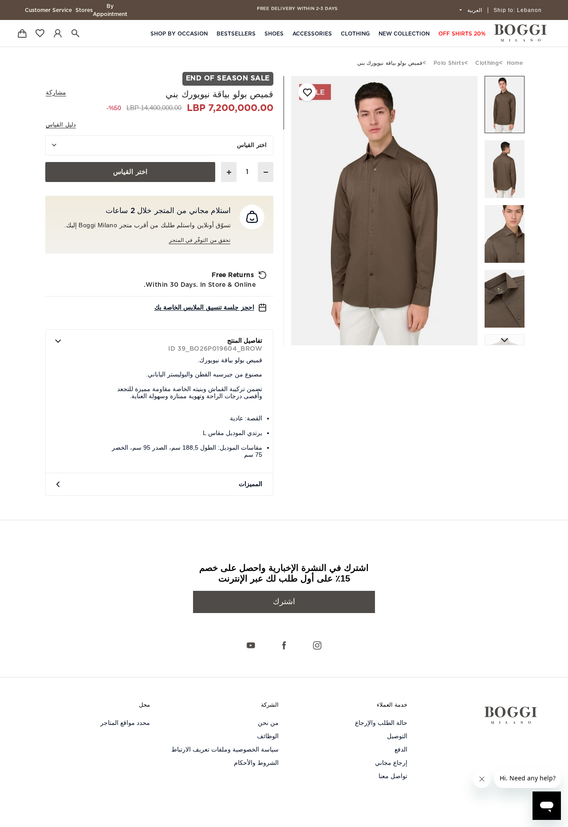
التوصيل (397, 736)
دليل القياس (61, 125)
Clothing (355, 33)
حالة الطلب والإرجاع (381, 722)
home (515, 63)
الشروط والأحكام (256, 762)
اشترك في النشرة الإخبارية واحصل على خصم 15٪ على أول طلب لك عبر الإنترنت (284, 573)
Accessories (312, 33)
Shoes (274, 33)
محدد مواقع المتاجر (125, 722)
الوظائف (268, 736)
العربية (473, 10)
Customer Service (48, 10)
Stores (84, 10)
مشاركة (56, 93)
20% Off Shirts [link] (461, 33)
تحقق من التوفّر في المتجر (199, 240)
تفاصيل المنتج (244, 341)
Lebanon (517, 10)
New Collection (404, 33)
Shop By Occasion (179, 33)
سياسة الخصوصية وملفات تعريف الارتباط (225, 749)
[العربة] (22, 33)
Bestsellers (236, 33)
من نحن (268, 722)
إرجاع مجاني (391, 762)
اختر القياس (252, 145)
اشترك (284, 602)
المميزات (250, 484)
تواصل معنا (393, 776)
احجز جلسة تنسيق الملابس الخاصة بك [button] (204, 308)
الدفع (400, 749)
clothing (487, 63)
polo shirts (449, 63)
